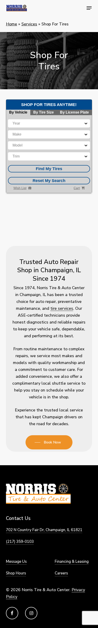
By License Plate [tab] (74, 112)
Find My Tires (49, 168)
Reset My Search (49, 180)
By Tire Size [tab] (43, 112)
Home (11, 24)
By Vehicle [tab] (18, 112)
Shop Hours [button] (16, 573)
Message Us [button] (16, 561)
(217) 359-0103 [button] (20, 541)
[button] (89, 8)
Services (29, 24)
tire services (61, 308)
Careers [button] (61, 573)
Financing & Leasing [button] (72, 561)
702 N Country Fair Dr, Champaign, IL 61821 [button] (44, 530)
